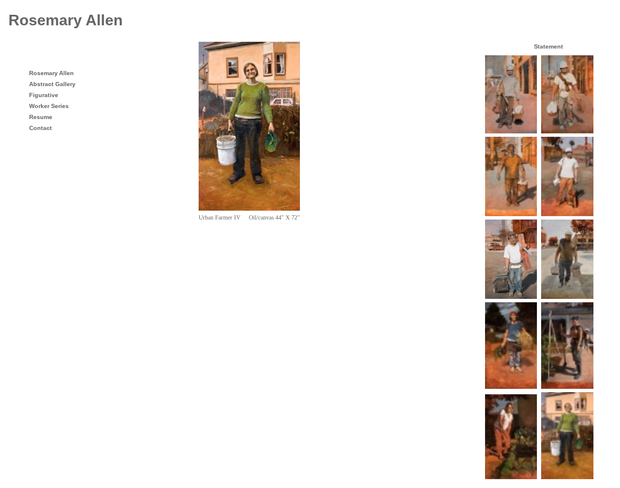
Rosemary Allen (65, 20)
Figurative (43, 95)
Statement (548, 46)
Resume (40, 117)
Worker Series (49, 106)
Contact (40, 128)
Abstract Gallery (52, 84)
